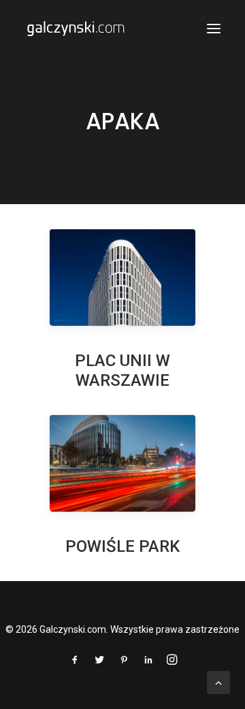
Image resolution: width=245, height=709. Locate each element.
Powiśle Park (122, 546)
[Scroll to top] (218, 681)
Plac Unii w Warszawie (122, 370)
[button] (213, 28)
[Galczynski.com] (75, 28)
